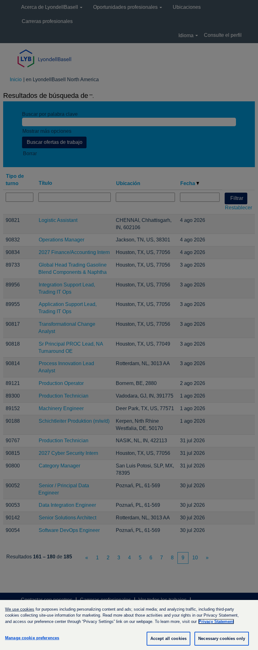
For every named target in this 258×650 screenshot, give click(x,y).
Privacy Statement (216, 621)
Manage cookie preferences (32, 638)
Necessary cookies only (221, 638)
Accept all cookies (168, 638)
